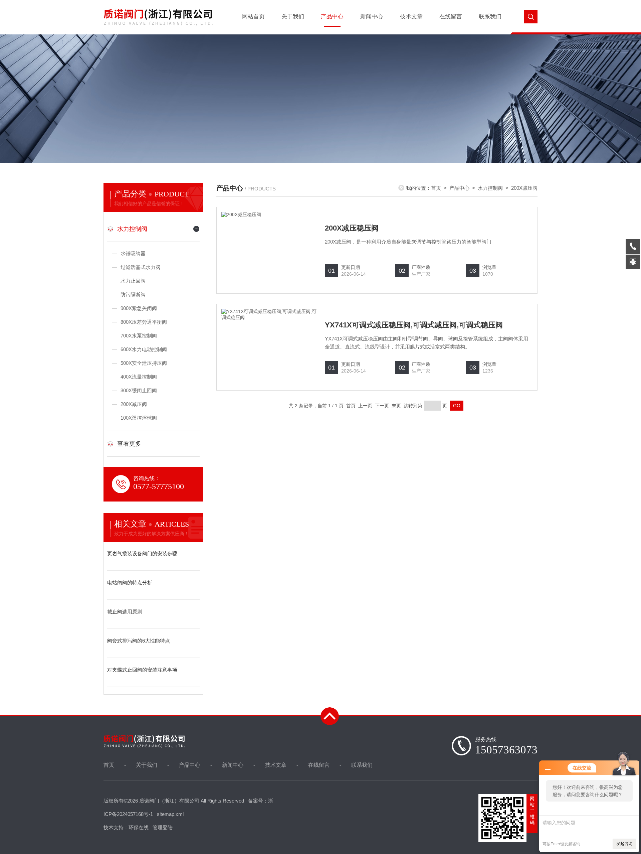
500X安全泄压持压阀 (144, 363)
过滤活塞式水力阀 (141, 267)
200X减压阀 (134, 404)
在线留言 (450, 16)
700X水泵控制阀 (139, 335)
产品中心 (332, 16)
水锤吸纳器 (133, 253)
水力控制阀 (132, 229)
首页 (436, 188)
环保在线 (139, 827)
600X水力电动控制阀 (144, 349)
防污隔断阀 (133, 294)
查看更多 (129, 443)
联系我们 (490, 16)
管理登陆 (163, 827)
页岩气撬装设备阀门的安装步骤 (142, 553)
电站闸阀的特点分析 (129, 582)
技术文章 (411, 16)
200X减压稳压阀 (352, 228)
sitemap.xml (170, 814)
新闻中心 (371, 16)
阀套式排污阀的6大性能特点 (138, 641)
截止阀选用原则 (124, 611)
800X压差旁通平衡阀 (144, 322)
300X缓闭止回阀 (139, 390)
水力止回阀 (133, 281)
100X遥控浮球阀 (139, 418)
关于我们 (292, 16)
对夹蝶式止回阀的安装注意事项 (142, 670)
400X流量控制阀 (139, 377)
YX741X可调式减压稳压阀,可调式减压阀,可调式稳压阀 (414, 325)
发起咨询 (624, 843)
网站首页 (253, 16)
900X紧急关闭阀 (139, 308)
